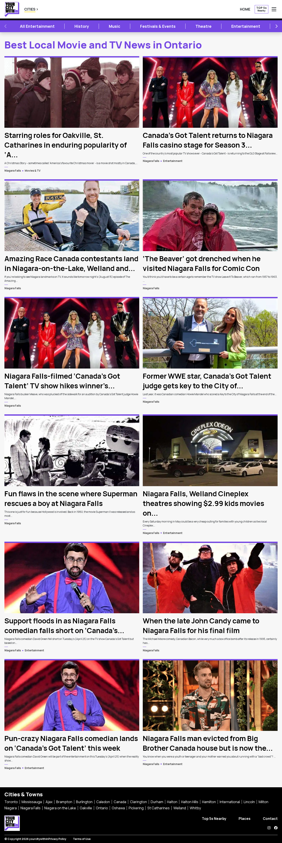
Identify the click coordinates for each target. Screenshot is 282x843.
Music (114, 26)
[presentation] (71, 92)
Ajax (49, 801)
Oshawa (118, 808)
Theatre (203, 26)
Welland (179, 808)
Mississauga (32, 801)
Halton (172, 801)
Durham (157, 801)
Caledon (103, 801)
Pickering (136, 808)
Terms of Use (82, 839)
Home (245, 9)
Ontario (102, 808)
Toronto (11, 801)
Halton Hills (189, 801)
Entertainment (245, 26)
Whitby (195, 808)
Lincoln (249, 801)
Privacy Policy (57, 839)
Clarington (138, 801)
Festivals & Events (158, 26)
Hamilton (209, 801)
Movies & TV (33, 170)
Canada (120, 801)
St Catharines (158, 808)
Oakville (86, 808)
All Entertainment (37, 26)
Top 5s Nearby (214, 818)
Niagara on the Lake (60, 808)
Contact (270, 818)
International (230, 801)
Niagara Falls (12, 170)
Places (244, 818)
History (81, 26)
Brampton (64, 801)
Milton (263, 801)
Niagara (10, 808)
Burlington (84, 801)
